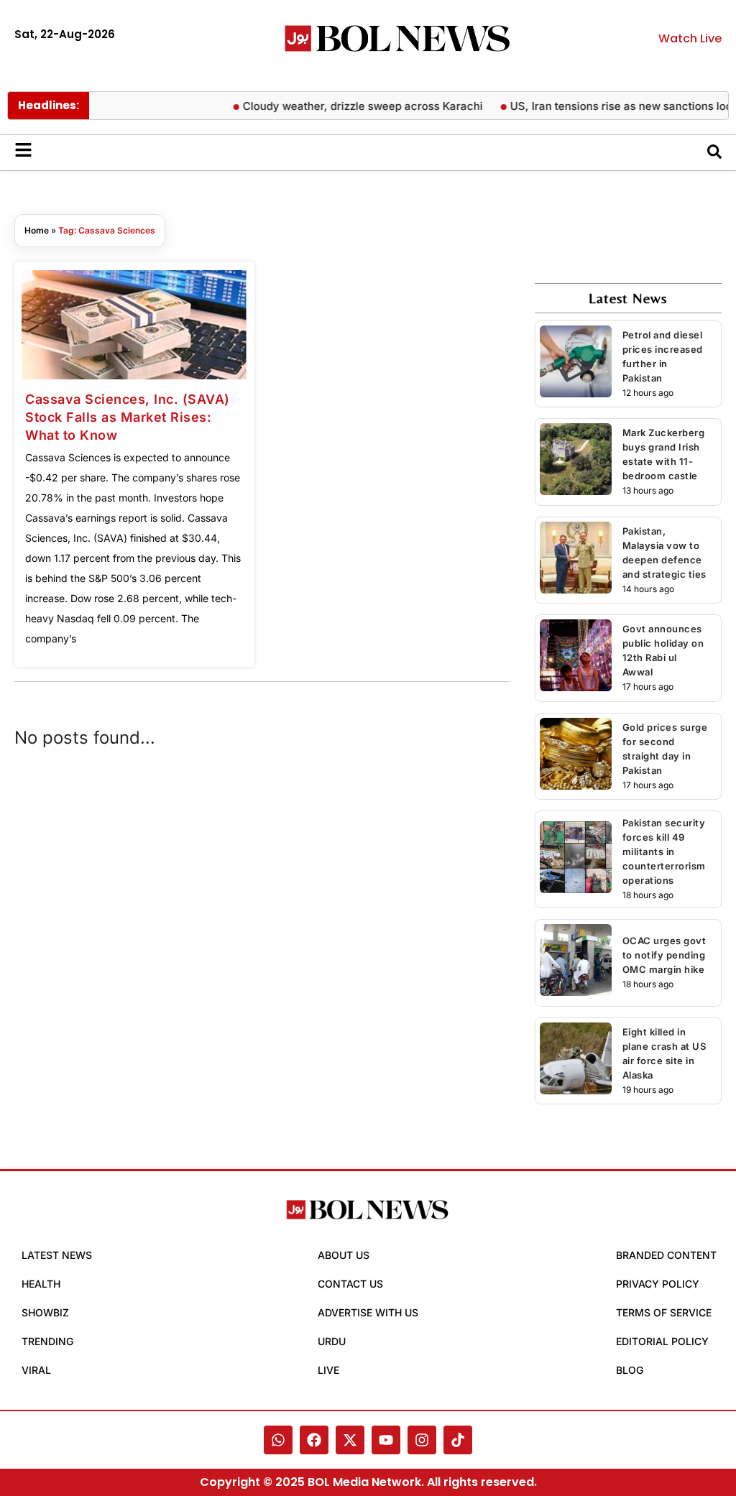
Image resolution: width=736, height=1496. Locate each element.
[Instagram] (422, 1440)
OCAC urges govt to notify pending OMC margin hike (664, 955)
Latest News (57, 1255)
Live (328, 1370)
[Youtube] (386, 1440)
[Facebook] (314, 1440)
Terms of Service (664, 1312)
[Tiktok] (457, 1440)
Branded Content (666, 1255)
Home (36, 230)
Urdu (332, 1341)
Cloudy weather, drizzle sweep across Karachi (371, 106)
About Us (343, 1255)
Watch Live (690, 38)
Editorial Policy (662, 1341)
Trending (47, 1341)
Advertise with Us (368, 1312)
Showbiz (45, 1312)
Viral (36, 1370)
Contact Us (350, 1284)
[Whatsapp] (278, 1440)
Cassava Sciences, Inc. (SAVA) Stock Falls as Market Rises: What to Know (127, 417)
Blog (629, 1370)
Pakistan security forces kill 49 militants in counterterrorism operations (664, 851)
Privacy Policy (657, 1284)
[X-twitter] (350, 1440)
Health (41, 1284)
